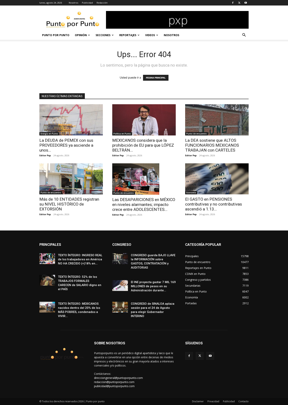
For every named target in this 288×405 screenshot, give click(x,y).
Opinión (81, 35)
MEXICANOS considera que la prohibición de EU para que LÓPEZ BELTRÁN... (143, 145)
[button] (244, 35)
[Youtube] (246, 2)
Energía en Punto (49, 133)
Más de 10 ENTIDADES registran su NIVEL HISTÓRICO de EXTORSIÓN (69, 204)
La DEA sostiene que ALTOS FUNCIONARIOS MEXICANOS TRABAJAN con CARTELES (212, 145)
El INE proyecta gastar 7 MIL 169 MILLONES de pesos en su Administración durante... (153, 286)
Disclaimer (198, 401)
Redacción (102, 2)
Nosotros (73, 2)
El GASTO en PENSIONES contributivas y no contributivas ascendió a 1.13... (213, 204)
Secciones (103, 35)
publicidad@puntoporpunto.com (114, 386)
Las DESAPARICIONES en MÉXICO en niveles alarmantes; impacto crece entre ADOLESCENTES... (143, 204)
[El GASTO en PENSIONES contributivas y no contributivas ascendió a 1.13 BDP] (217, 179)
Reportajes (127, 35)
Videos (150, 35)
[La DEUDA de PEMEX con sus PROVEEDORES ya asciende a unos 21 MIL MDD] (71, 119)
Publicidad (87, 2)
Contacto (243, 401)
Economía (191, 192)
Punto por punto (55, 35)
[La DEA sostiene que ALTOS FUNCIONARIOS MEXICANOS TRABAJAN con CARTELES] (217, 119)
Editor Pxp (45, 155)
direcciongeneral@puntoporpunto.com (118, 378)
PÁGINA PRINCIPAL (156, 77)
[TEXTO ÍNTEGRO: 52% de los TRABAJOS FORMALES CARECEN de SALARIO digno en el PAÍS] (47, 280)
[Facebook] (233, 2)
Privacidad (213, 401)
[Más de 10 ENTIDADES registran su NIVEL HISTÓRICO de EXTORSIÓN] (71, 179)
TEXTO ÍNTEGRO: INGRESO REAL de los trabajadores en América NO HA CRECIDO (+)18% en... (80, 259)
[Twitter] (239, 2)
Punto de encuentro (196, 133)
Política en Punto (122, 133)
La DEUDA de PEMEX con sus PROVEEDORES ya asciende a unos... (66, 145)
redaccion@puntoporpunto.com (114, 382)
